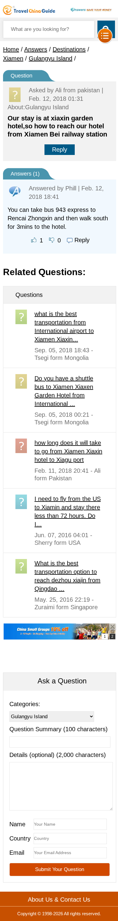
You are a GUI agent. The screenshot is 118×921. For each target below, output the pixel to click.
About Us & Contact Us (59, 899)
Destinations (69, 49)
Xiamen (13, 58)
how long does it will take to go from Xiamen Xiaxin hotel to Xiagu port (68, 451)
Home (11, 49)
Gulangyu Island (50, 58)
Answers (35, 49)
